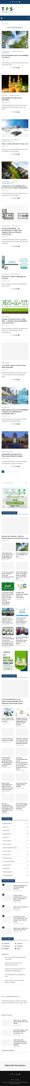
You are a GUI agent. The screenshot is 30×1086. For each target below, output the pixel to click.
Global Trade (15, 837)
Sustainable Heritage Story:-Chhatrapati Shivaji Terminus (12, 455)
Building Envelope (6, 51)
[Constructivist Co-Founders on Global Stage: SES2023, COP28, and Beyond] (8, 612)
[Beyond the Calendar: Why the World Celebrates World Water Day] (15, 525)
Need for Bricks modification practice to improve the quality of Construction (20, 898)
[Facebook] (10, 1)
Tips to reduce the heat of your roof (15, 144)
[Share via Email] (18, 67)
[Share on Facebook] (13, 67)
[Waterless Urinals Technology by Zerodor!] (15, 262)
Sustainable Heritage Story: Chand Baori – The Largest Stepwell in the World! (20, 919)
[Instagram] (14, 1)
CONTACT (17, 1079)
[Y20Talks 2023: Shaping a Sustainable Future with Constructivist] (22, 586)
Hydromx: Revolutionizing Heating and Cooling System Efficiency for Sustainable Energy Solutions (8, 808)
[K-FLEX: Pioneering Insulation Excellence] (8, 733)
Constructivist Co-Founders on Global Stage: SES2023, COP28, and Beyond (7, 620)
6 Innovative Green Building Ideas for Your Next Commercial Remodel (15, 187)
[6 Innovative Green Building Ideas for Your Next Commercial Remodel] (15, 170)
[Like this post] (11, 67)
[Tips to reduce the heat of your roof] (15, 128)
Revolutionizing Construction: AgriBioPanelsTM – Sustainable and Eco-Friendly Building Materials (8, 762)
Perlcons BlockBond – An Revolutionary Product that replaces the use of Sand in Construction (12, 231)
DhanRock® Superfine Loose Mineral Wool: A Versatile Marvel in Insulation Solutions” (22, 741)
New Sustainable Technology (15, 847)
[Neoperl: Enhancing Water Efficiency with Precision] (8, 712)
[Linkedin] (17, 1)
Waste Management (15, 871)
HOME (12, 1079)
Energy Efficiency (15, 139)
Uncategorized (15, 868)
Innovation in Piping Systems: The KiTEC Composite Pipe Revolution (21, 806)
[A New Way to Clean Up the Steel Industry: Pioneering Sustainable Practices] (8, 566)
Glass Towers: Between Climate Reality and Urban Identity (20, 1021)
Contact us (4, 1011)
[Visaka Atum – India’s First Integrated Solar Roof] (7, 931)
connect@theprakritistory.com (12, 996)
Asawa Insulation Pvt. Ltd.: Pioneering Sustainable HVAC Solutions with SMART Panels (12, 701)
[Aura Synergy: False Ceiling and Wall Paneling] (22, 777)
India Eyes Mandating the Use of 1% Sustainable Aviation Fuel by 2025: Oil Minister (22, 640)
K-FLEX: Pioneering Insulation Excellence (8, 739)
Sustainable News (6, 52)
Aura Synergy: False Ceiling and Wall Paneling (21, 784)
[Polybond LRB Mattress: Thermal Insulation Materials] (7, 888)
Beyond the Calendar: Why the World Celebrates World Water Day (15, 537)
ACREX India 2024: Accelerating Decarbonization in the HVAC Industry (21, 620)
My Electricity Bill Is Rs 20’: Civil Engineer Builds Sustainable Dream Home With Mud (22, 575)
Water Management (15, 274)
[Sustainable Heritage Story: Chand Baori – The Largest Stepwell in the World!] (7, 919)
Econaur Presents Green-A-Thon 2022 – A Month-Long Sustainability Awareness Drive (14, 321)
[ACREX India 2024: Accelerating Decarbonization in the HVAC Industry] (22, 612)
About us (4, 1007)
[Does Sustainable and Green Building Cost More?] (15, 39)
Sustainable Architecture (17, 51)
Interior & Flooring (15, 844)
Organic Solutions (15, 851)
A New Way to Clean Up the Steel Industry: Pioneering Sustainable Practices (8, 574)
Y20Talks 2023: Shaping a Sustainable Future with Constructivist (22, 595)
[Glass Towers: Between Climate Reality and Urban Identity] (7, 1022)
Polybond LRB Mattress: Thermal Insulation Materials (20, 887)
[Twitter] (12, 1)
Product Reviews (15, 225)
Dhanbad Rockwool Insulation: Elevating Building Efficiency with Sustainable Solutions (21, 721)
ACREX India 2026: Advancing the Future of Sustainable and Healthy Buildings (8, 555)
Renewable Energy (15, 858)
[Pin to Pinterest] (16, 67)
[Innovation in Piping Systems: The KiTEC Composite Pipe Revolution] (22, 798)
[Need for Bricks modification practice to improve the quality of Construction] (7, 898)
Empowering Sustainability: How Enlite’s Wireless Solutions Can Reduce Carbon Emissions (8, 786)
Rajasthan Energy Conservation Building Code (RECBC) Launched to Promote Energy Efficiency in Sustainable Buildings (8, 641)
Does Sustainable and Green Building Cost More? (22, 554)
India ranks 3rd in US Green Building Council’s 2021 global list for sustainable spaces (15, 412)
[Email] (19, 1)
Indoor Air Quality (15, 840)
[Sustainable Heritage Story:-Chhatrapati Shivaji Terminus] (15, 440)
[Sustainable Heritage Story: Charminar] (15, 83)
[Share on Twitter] (15, 67)
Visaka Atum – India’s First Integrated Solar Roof (20, 929)
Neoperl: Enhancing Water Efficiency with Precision (7, 719)
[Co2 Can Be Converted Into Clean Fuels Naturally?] (15, 351)
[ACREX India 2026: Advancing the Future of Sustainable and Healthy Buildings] (8, 547)
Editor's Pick (4, 95)
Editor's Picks (15, 830)
